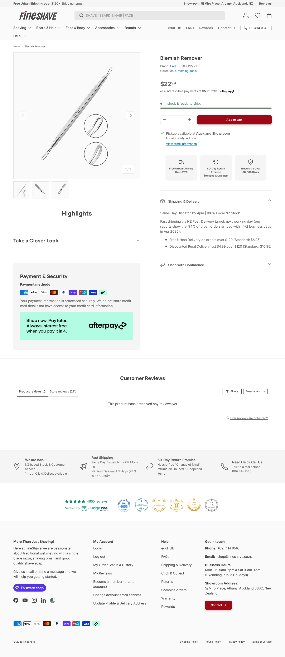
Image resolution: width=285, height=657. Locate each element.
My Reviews (102, 573)
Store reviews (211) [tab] (63, 391)
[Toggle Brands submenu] (139, 27)
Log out (99, 556)
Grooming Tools (186, 71)
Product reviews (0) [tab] (33, 391)
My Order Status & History (113, 565)
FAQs (190, 28)
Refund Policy (213, 641)
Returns (167, 581)
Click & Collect (172, 573)
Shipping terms (72, 3)
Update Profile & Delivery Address (119, 603)
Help (17, 36)
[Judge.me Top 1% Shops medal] (194, 505)
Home (16, 46)
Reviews (265, 3)
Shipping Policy (189, 641)
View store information (181, 143)
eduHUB (174, 28)
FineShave (29, 641)
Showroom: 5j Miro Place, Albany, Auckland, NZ (218, 3)
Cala (173, 66)
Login (97, 548)
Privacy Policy (236, 641)
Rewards (206, 28)
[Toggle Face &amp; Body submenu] (88, 27)
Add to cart (234, 119)
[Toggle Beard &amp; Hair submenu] (59, 27)
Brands (130, 28)
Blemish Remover (34, 46)
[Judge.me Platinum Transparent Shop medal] (141, 505)
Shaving (19, 28)
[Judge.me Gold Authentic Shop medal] (159, 505)
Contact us (226, 28)
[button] (269, 15)
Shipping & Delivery (176, 565)
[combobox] (149, 15)
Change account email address (117, 595)
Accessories (105, 28)
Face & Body (75, 28)
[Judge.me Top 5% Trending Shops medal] (211, 505)
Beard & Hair (46, 28)
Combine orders (174, 590)
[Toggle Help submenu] (23, 35)
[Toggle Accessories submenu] (118, 27)
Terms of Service (261, 641)
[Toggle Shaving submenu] (29, 27)
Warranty (168, 598)
